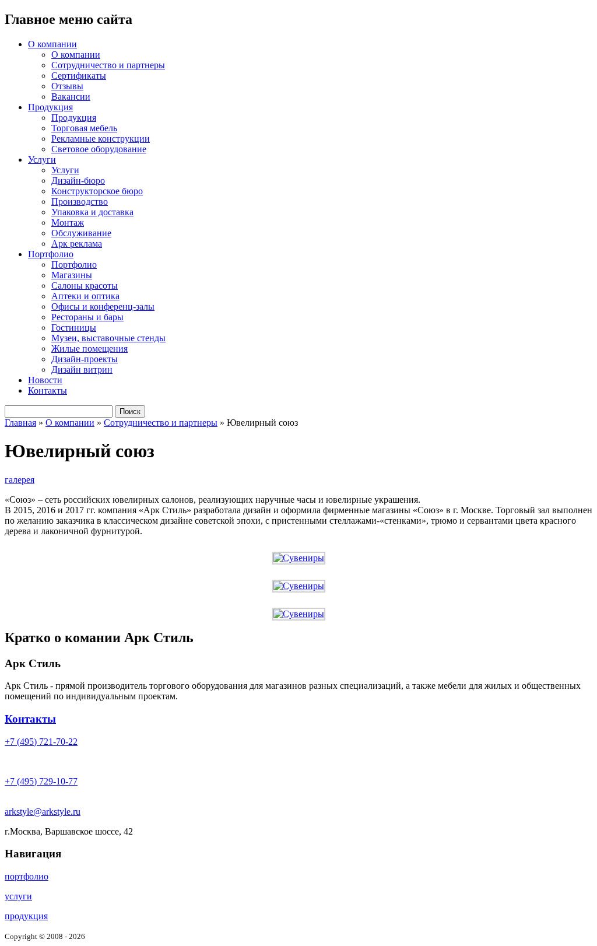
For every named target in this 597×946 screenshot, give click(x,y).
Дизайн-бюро (78, 180)
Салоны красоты (84, 285)
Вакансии (70, 96)
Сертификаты (78, 75)
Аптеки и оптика (85, 296)
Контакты (47, 390)
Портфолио (50, 254)
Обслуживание (81, 233)
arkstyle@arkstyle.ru (42, 812)
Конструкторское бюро (97, 191)
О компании (52, 44)
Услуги (42, 159)
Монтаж (67, 222)
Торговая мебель (84, 128)
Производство (79, 201)
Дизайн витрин (82, 369)
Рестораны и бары (87, 317)
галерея (19, 480)
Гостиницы (73, 327)
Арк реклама (76, 243)
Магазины (71, 275)
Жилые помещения (89, 348)
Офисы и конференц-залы (102, 306)
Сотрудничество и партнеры (108, 65)
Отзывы (67, 86)
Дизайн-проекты (84, 359)
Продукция (50, 107)
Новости (45, 380)
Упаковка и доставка (92, 212)
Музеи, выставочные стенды (108, 338)
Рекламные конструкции (100, 138)
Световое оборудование (98, 149)
